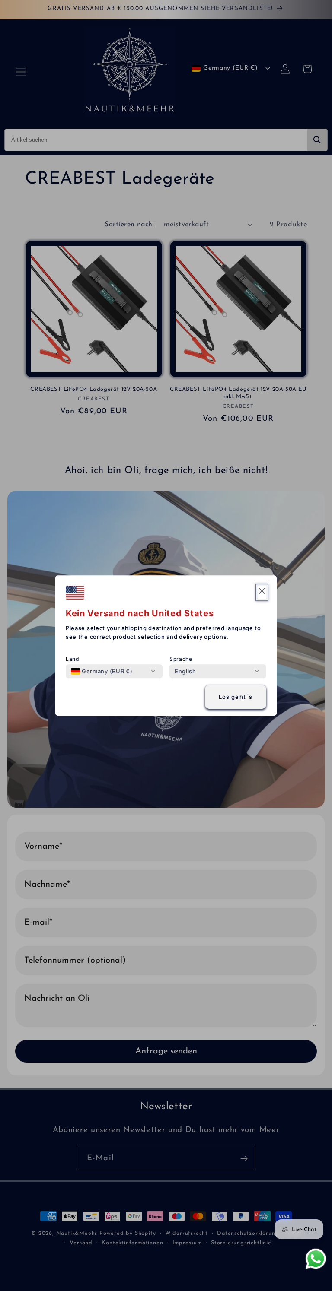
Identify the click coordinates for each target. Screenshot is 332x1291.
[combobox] (101, 671)
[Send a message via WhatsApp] (316, 1259)
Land (73, 659)
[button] (262, 592)
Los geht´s (236, 697)
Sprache (180, 659)
